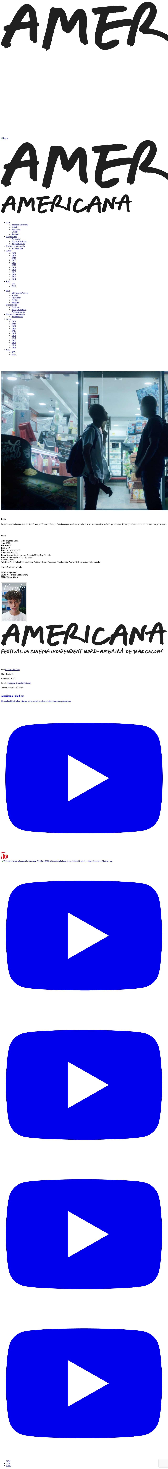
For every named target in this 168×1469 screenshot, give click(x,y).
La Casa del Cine (12, 669)
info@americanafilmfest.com (19, 683)
